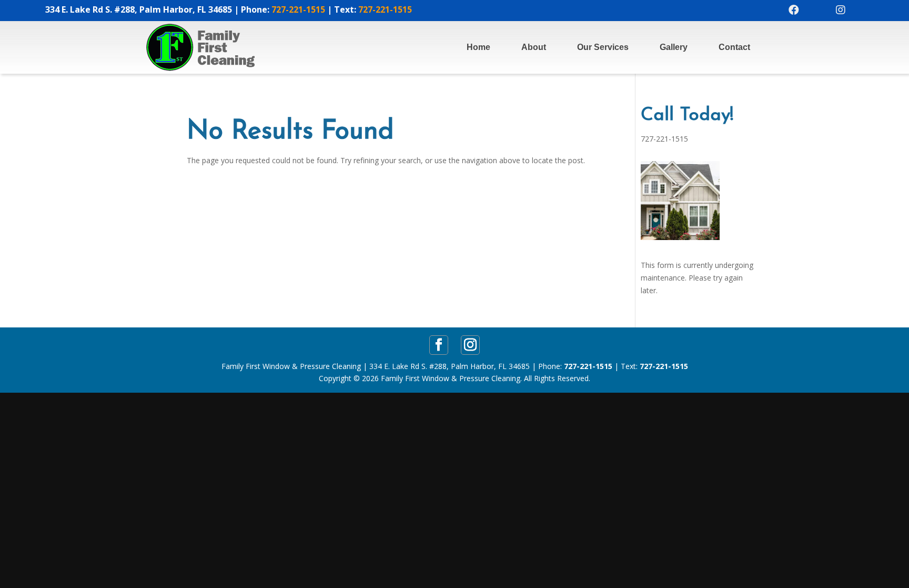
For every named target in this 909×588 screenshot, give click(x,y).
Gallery (674, 47)
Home (478, 47)
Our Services (603, 47)
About (533, 47)
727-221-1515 (298, 9)
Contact (734, 47)
